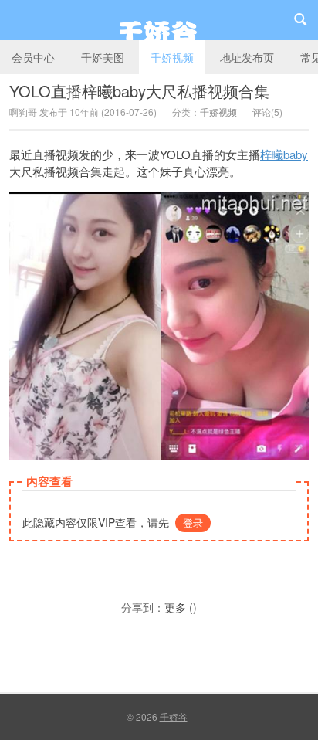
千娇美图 (102, 57)
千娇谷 (159, 20)
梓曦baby (284, 154)
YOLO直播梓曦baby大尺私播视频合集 (139, 91)
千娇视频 (172, 57)
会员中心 (33, 57)
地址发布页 (247, 57)
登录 (193, 522)
